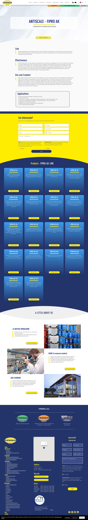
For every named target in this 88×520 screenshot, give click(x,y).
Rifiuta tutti (75, 517)
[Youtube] (75, 2)
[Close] (86, 517)
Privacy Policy (45, 508)
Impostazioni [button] (67, 517)
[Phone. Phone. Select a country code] (46, 132)
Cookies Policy (38, 509)
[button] (49, 3)
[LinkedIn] (73, 2)
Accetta (82, 517)
